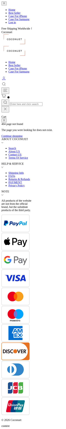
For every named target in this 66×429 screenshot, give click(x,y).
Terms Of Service (18, 157)
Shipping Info (16, 172)
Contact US (14, 154)
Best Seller (14, 12)
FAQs (11, 176)
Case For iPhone (17, 16)
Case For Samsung (18, 19)
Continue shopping (12, 135)
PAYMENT (15, 182)
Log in (12, 22)
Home (11, 9)
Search (12, 148)
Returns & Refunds (19, 179)
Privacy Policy (16, 185)
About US (14, 151)
